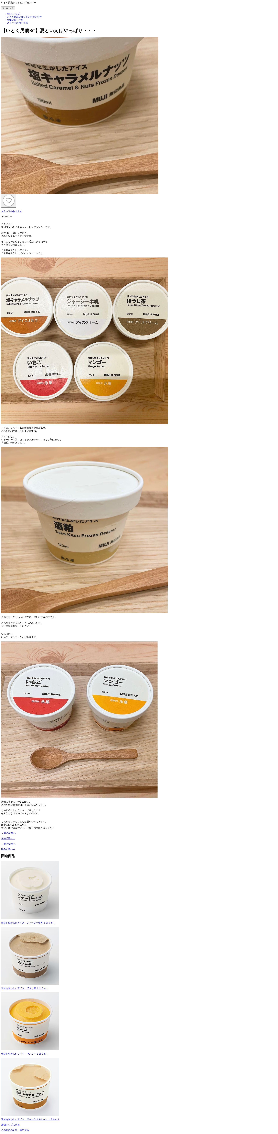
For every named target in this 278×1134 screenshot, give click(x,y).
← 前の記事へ (8, 833)
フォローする (8, 8)
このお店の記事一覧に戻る (15, 1130)
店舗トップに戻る (10, 1124)
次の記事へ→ (8, 838)
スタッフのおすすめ (11, 211)
